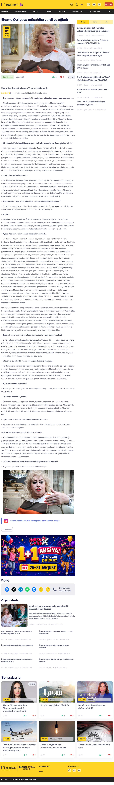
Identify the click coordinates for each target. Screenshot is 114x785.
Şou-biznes (95, 11)
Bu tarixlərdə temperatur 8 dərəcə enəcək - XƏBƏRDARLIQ (92, 41)
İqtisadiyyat (20, 11)
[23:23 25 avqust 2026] (95, 731)
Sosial (36, 11)
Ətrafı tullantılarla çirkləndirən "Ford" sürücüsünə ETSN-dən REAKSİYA (93, 78)
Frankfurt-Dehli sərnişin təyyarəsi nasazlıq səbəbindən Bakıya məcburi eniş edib (19, 748)
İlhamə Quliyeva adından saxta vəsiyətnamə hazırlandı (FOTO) (16, 660)
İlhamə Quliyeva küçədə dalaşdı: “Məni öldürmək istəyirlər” (56, 660)
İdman (48, 11)
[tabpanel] (95, 68)
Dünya (110, 11)
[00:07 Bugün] (57, 692)
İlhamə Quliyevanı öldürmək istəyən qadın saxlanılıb (54, 646)
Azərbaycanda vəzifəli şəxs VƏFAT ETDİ (92, 91)
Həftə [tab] (95, 22)
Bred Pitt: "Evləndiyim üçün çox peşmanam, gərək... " (91, 103)
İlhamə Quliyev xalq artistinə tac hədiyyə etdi (17, 645)
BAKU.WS (5, 93)
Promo (86, 60)
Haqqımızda (44, 766)
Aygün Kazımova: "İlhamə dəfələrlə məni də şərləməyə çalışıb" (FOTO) (16, 632)
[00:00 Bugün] (95, 692)
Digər (86, 48)
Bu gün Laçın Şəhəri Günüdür (55, 705)
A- (69, 77)
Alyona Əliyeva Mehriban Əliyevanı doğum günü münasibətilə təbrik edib (15, 708)
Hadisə (62, 11)
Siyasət (4, 11)
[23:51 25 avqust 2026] (19, 731)
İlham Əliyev (7, 529)
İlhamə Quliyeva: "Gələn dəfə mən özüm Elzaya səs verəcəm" (55, 632)
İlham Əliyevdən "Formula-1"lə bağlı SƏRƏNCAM (93, 66)
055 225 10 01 (65, 591)
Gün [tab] (83, 22)
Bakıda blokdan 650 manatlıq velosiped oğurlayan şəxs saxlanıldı (93, 29)
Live (110, 4)
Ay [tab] (107, 22)
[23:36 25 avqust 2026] (57, 731)
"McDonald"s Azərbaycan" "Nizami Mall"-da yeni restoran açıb (93, 54)
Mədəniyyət (77, 11)
